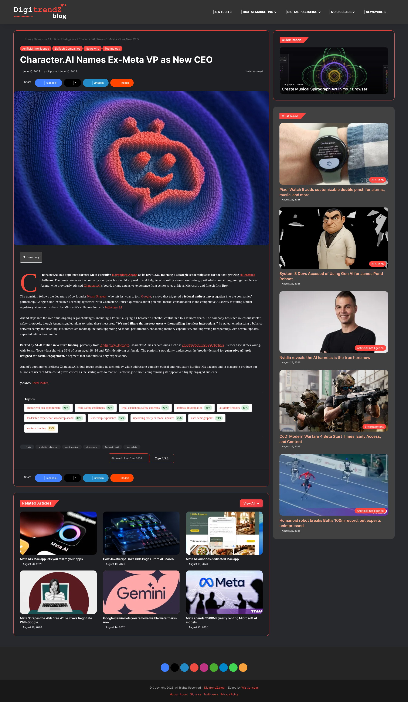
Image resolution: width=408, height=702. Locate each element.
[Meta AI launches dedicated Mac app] (224, 533)
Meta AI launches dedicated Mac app (212, 559)
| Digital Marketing (257, 12)
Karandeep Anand (124, 274)
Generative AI (112, 447)
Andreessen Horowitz (114, 345)
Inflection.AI (113, 307)
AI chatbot (247, 274)
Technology (112, 48)
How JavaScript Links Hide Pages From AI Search (138, 559)
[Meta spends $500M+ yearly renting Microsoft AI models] (224, 592)
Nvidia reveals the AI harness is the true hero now (324, 357)
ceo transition (71, 447)
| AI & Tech (220, 12)
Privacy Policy (229, 694)
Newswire (40, 39)
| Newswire (373, 12)
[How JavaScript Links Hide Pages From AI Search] (141, 533)
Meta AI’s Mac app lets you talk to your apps (51, 559)
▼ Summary (31, 257)
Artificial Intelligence (63, 39)
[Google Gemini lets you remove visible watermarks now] (141, 592)
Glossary (195, 694)
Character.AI (92, 285)
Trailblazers (211, 694)
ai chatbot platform (48, 447)
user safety (132, 447)
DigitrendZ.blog (214, 687)
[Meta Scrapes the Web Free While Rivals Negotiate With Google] (58, 592)
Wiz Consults (250, 687)
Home (27, 39)
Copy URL (162, 458)
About (184, 694)
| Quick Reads (340, 12)
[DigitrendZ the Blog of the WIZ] (40, 12)
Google (146, 296)
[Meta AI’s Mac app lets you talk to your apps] (58, 533)
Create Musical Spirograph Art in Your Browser (324, 89)
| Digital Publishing (301, 12)
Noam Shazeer (96, 296)
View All (251, 503)
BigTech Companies (67, 48)
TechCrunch (40, 383)
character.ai (91, 447)
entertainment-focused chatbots (203, 345)
